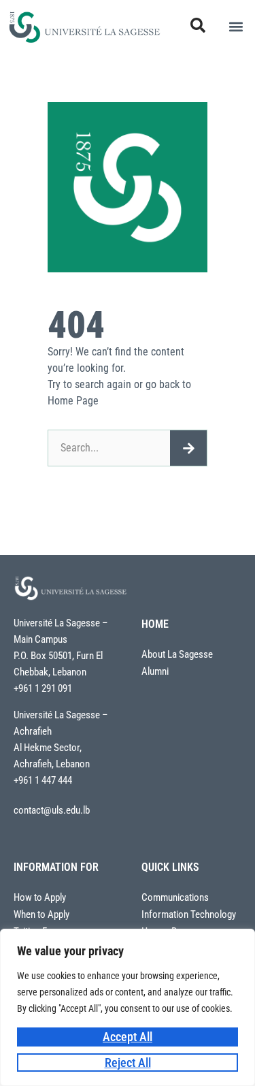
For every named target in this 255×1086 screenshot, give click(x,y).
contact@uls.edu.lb (52, 810)
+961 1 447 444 (43, 780)
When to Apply (41, 915)
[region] (127, 1007)
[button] (235, 27)
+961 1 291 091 (43, 688)
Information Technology (188, 915)
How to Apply (40, 898)
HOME (155, 624)
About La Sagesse (177, 655)
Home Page (73, 400)
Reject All (128, 1062)
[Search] (188, 448)
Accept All (127, 1036)
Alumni (155, 672)
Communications (175, 898)
